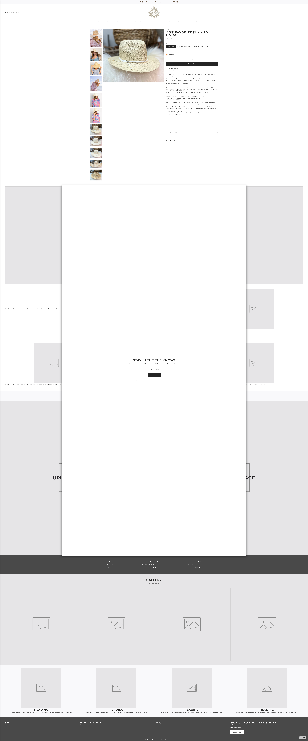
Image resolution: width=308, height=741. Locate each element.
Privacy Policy (160, 380)
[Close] (243, 188)
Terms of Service (170, 380)
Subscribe (154, 375)
